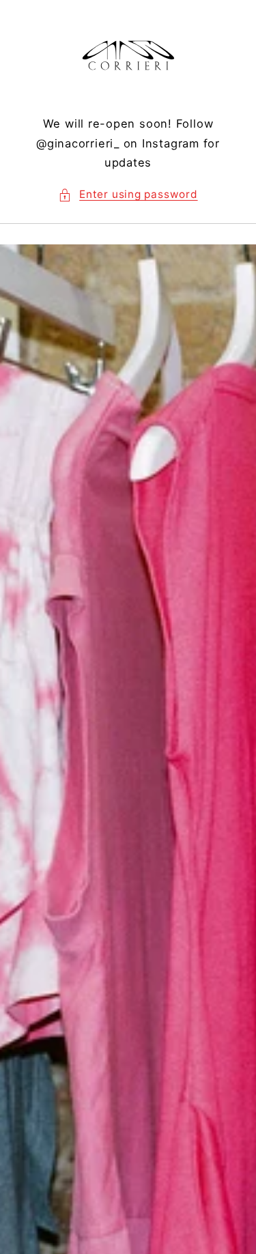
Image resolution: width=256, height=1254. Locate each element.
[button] (127, 195)
